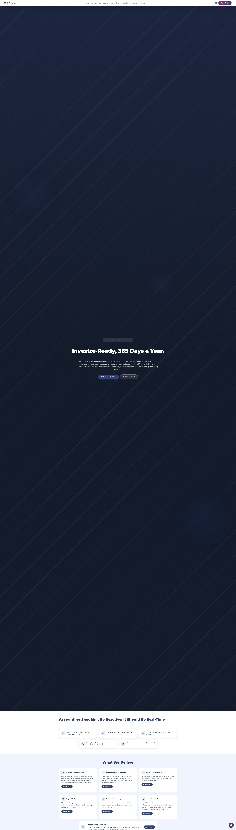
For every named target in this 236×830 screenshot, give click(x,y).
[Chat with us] (231, 825)
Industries (125, 3)
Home (87, 3)
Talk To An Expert (107, 377)
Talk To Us (225, 3)
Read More (66, 787)
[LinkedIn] (215, 3)
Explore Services (129, 377)
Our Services (115, 3)
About (94, 3)
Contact (142, 3)
